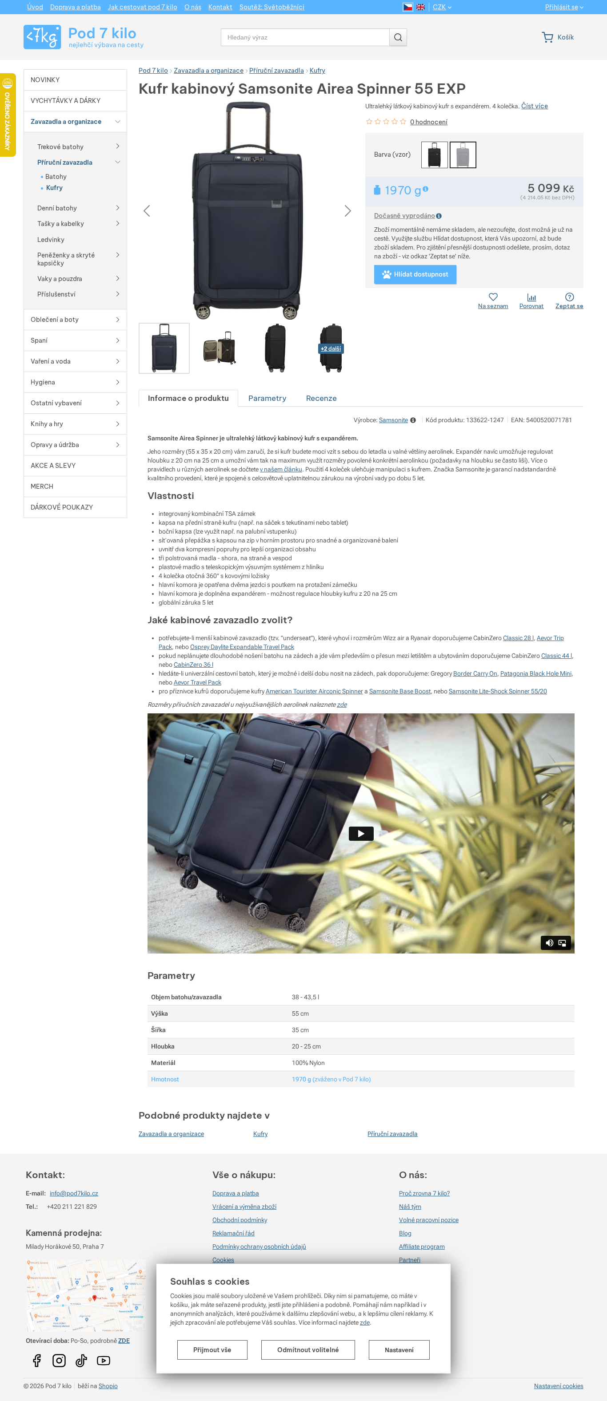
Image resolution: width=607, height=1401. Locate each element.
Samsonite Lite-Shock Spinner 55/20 (498, 691)
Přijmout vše (212, 1350)
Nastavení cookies (558, 1385)
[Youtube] (37, 1357)
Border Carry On (475, 673)
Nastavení (399, 1350)
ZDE (124, 1340)
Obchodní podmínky (239, 1219)
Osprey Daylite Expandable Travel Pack (242, 646)
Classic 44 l (556, 655)
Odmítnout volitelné (308, 1350)
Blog (405, 1233)
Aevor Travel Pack (197, 682)
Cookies (223, 1259)
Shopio (108, 1385)
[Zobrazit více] (118, 145)
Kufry (260, 1133)
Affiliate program (422, 1246)
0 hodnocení (428, 122)
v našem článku (281, 469)
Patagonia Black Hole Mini (535, 673)
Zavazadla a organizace (171, 1133)
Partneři (409, 1259)
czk (439, 7)
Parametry (267, 398)
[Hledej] (398, 37)
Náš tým (410, 1206)
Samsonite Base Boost (400, 691)
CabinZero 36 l (193, 664)
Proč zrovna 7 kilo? (424, 1193)
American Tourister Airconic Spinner (314, 691)
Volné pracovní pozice (429, 1219)
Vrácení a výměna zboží (244, 1206)
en (420, 7)
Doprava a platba (235, 1193)
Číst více (534, 106)
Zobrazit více (426, 189)
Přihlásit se (561, 7)
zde (365, 1322)
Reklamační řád (233, 1233)
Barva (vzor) (392, 154)
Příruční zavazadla (392, 1133)
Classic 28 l (518, 637)
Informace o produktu (188, 398)
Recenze (321, 398)
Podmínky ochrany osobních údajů (259, 1246)
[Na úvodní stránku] (75, 37)
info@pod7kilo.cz (74, 1193)
